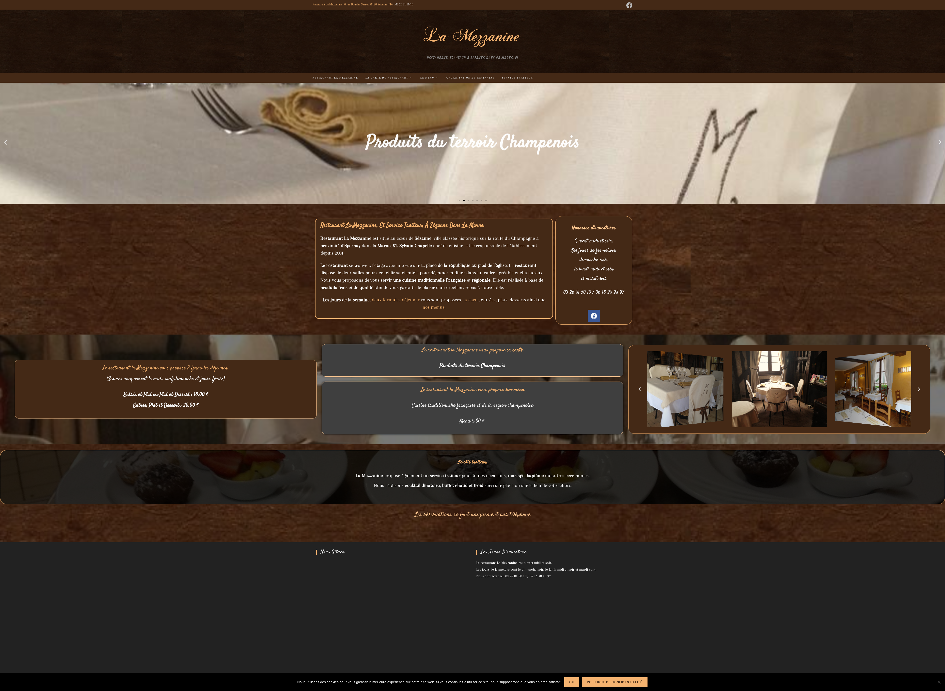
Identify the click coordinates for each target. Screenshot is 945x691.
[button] (5, 142)
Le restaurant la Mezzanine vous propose (472, 390)
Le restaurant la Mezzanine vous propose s (472, 350)
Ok (571, 682)
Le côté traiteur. (472, 462)
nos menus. (434, 307)
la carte (471, 300)
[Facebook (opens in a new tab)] (628, 5)
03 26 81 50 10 (404, 4)
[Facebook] (594, 316)
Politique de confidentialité (615, 682)
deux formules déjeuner (396, 300)
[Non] (938, 682)
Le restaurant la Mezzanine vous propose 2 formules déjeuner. (165, 368)
